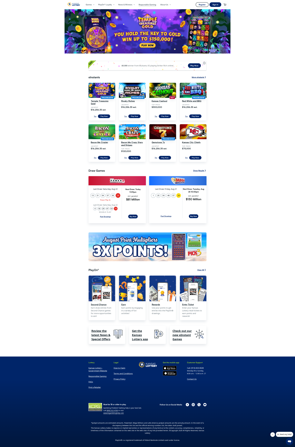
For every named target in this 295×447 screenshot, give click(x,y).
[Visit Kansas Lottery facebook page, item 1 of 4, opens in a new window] (187, 404)
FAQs (90, 382)
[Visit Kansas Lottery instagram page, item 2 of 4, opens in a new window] (193, 404)
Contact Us (192, 379)
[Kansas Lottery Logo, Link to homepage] (73, 7)
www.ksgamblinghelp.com (113, 413)
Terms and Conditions (123, 373)
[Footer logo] (148, 365)
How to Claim (119, 368)
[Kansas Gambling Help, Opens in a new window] (95, 407)
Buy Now (133, 216)
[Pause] (204, 63)
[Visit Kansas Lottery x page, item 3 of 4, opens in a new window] (199, 404)
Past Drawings (105, 217)
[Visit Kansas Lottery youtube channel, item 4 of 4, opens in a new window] (204, 404)
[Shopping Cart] (225, 4)
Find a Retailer (94, 387)
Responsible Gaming (97, 376)
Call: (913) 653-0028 (195, 368)
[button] (89, 4)
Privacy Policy (119, 379)
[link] (147, 4)
